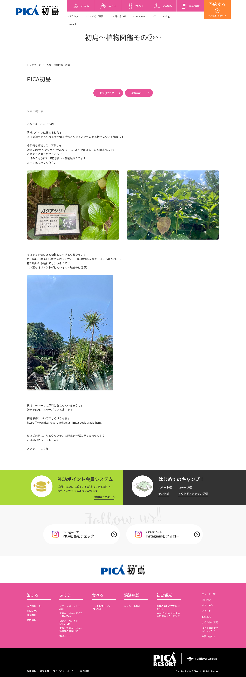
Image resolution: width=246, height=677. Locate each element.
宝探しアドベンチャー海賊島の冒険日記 (70, 629)
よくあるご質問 (210, 622)
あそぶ (65, 595)
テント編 (163, 493)
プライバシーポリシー (64, 671)
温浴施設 (132, 595)
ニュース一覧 (208, 594)
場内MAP (206, 599)
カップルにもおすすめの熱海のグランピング (168, 614)
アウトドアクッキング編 (193, 493)
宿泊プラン (32, 610)
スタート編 (165, 487)
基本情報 (31, 620)
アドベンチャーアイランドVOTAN (70, 614)
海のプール (65, 635)
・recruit (71, 24)
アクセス (206, 611)
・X (154, 16)
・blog (166, 16)
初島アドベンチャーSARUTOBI (69, 622)
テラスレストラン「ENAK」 (101, 607)
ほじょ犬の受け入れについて (210, 629)
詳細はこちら (102, 497)
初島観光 (164, 595)
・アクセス (72, 16)
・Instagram (139, 16)
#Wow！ (137, 93)
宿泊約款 (84, 671)
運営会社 (44, 671)
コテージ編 (185, 487)
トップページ (34, 64)
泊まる (32, 595)
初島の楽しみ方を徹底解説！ (168, 607)
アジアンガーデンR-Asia (69, 607)
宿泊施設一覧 (34, 606)
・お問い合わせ (118, 16)
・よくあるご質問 (94, 16)
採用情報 (31, 671)
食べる (97, 595)
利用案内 (206, 616)
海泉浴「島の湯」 (133, 606)
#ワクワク (107, 93)
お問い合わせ (209, 636)
